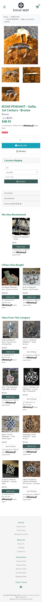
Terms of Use (21, 561)
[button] (21, 151)
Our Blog (21, 548)
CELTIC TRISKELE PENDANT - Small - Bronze (30, 342)
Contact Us (21, 551)
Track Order (21, 530)
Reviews (7, 204)
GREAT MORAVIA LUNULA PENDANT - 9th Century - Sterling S (31, 481)
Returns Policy (21, 569)
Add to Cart (21, 247)
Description (8, 193)
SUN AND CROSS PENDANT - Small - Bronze (30, 436)
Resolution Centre (21, 534)
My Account (21, 526)
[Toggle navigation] (4, 7)
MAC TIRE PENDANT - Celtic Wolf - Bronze (10, 388)
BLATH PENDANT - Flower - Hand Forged (30, 288)
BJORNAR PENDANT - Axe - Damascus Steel (10, 288)
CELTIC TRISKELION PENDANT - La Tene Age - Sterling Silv (31, 389)
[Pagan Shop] (21, 7)
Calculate (21, 181)
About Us (21, 544)
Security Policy (21, 573)
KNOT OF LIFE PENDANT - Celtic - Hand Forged (9, 436)
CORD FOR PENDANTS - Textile (21, 238)
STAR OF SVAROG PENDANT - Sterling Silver (9, 481)
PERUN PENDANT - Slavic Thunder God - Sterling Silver (9, 342)
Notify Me (22, 145)
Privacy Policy (21, 565)
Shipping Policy (21, 576)
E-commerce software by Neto (30, 595)
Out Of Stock (32, 352)
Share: (5, 118)
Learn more (16, 255)
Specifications (9, 198)
